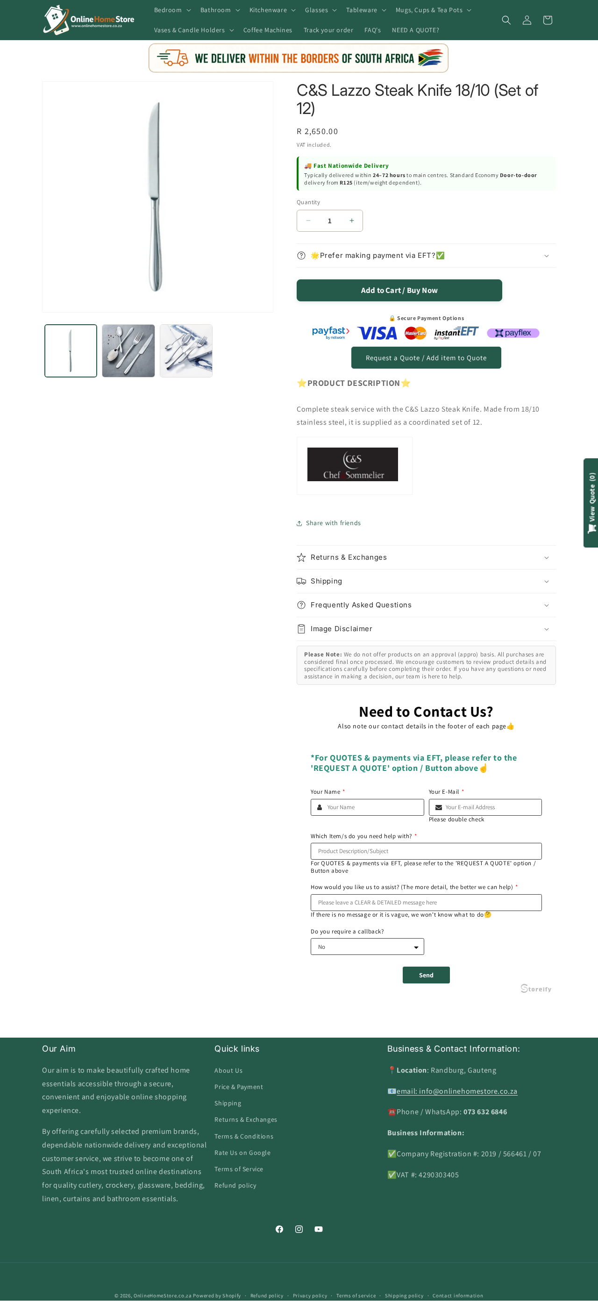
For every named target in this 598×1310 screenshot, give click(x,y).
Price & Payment (238, 1086)
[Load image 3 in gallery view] (186, 350)
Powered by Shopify (217, 1295)
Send (426, 975)
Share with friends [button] (333, 523)
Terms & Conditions (243, 1136)
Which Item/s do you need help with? (364, 836)
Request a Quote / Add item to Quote (426, 357)
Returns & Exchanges (245, 1119)
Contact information (458, 1295)
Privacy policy (310, 1295)
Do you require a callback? (347, 931)
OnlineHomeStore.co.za (163, 1295)
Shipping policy (404, 1295)
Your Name (328, 792)
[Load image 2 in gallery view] (128, 350)
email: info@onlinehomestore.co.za (457, 1091)
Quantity (308, 202)
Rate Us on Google (242, 1152)
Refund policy (235, 1185)
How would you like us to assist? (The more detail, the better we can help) (414, 887)
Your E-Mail (446, 792)
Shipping (227, 1103)
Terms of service (356, 1295)
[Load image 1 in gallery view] (70, 350)
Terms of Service (238, 1168)
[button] (172, 10)
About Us (228, 1070)
